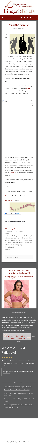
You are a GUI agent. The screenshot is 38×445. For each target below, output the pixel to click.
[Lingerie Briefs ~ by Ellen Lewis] (19, 7)
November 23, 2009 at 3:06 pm (14, 231)
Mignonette (8, 196)
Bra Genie (6, 373)
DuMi (12, 173)
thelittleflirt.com (9, 200)
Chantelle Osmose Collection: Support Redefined (18, 387)
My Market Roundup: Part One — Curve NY (16, 390)
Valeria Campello (10, 229)
